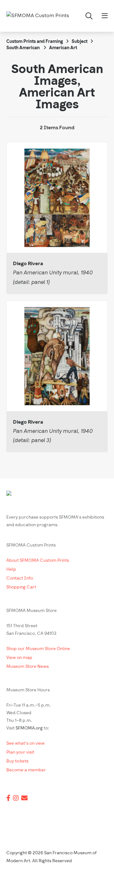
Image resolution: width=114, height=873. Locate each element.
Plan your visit (20, 752)
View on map (19, 658)
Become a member (26, 770)
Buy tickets (17, 761)
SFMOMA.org (29, 728)
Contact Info (19, 578)
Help (11, 569)
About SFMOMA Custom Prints (37, 561)
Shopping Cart (21, 587)
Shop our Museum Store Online (38, 649)
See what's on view (25, 744)
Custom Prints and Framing (34, 42)
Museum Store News (27, 667)
